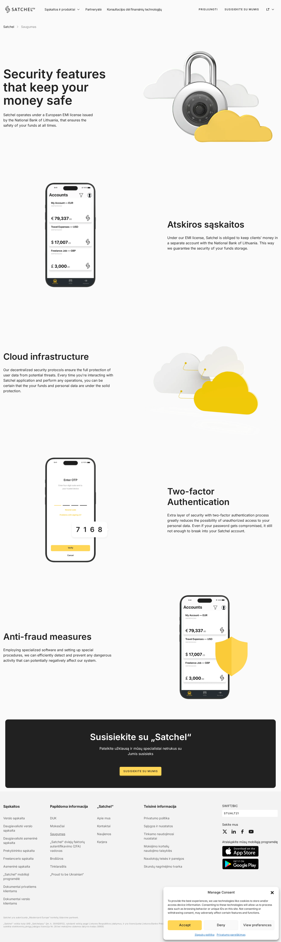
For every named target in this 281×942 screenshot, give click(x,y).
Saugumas (57, 834)
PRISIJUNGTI (208, 9)
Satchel (8, 27)
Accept (185, 925)
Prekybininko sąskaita (19, 850)
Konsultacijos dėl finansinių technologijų (134, 9)
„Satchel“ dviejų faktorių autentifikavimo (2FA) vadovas (67, 846)
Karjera (102, 842)
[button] (272, 892)
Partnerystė (93, 9)
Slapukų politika (204, 934)
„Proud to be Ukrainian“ (67, 874)
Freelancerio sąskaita (18, 858)
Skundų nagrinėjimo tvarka (163, 866)
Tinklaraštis (58, 866)
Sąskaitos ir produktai (60, 9)
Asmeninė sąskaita (16, 866)
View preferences (257, 925)
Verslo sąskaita (14, 818)
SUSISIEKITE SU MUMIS (140, 771)
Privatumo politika (156, 818)
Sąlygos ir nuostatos (158, 826)
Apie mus (103, 818)
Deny (221, 925)
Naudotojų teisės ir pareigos (164, 858)
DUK (53, 818)
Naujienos (104, 834)
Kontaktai (103, 826)
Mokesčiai (57, 826)
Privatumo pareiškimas (231, 934)
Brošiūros (56, 858)
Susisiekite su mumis (242, 9)
